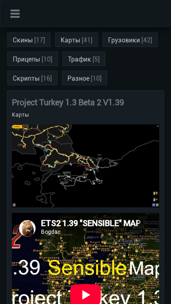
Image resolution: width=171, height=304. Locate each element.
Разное (78, 78)
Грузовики (124, 40)
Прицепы (26, 59)
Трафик (79, 59)
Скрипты (26, 78)
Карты (70, 40)
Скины (23, 40)
